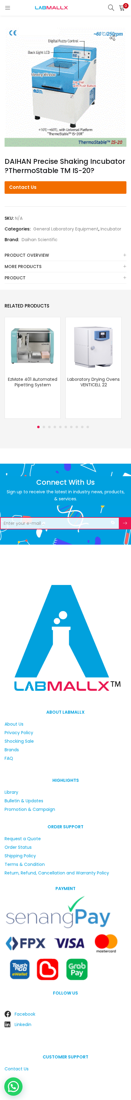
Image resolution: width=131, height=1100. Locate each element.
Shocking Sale (19, 741)
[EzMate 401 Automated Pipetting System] (32, 345)
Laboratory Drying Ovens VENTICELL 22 (93, 382)
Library (11, 792)
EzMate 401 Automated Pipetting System (32, 382)
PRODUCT (15, 278)
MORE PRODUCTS (23, 266)
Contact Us (23, 187)
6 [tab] (66, 427)
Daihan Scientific (40, 240)
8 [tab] (77, 427)
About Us (14, 724)
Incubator (111, 229)
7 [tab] (71, 427)
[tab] (65, 255)
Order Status (18, 847)
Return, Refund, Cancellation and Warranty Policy (57, 873)
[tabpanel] (32, 369)
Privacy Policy (19, 733)
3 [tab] (49, 427)
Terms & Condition (25, 864)
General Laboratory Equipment (65, 229)
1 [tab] (38, 427)
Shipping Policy (20, 856)
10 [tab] (88, 427)
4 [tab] (55, 427)
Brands (12, 750)
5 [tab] (60, 427)
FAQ (9, 758)
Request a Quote (23, 839)
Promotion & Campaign (30, 809)
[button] (121, 7)
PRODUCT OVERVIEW (27, 255)
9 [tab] (82, 427)
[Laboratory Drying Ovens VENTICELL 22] (93, 345)
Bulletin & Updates (24, 801)
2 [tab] (44, 427)
